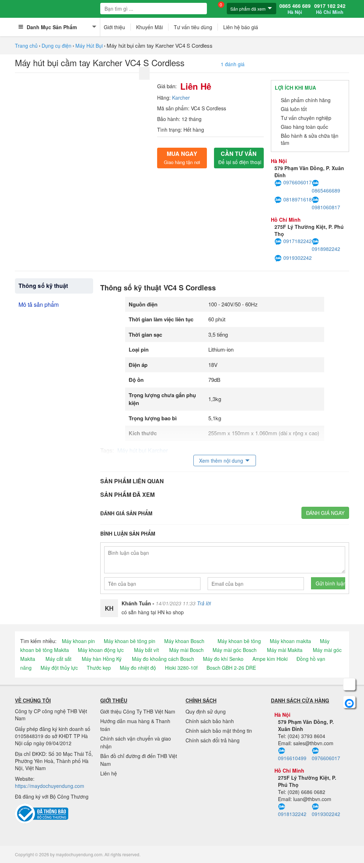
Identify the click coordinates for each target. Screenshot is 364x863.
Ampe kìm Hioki (270, 658)
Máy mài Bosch (186, 649)
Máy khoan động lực (101, 649)
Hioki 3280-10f (181, 667)
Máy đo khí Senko (223, 658)
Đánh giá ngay (325, 512)
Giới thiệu (114, 27)
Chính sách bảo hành (210, 721)
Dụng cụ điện (56, 45)
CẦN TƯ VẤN (239, 157)
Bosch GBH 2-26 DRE (231, 667)
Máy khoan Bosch (184, 640)
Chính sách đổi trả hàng (213, 740)
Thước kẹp (99, 667)
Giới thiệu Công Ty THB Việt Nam (137, 711)
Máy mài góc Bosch (235, 649)
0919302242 (297, 257)
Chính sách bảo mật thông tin (219, 730)
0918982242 (326, 248)
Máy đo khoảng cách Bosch (163, 658)
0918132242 (292, 813)
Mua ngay (182, 157)
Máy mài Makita (285, 649)
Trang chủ (26, 45)
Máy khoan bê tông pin (129, 640)
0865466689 (326, 190)
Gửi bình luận (330, 583)
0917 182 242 (330, 9)
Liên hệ (108, 773)
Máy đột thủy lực (59, 667)
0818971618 (297, 199)
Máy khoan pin (78, 640)
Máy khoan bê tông (239, 640)
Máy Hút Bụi (89, 45)
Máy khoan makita (290, 640)
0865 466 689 (295, 9)
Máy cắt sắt (58, 658)
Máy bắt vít (146, 649)
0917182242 (297, 240)
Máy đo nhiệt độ (138, 667)
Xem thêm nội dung (221, 460)
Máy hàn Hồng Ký (102, 658)
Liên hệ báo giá (240, 27)
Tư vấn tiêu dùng (193, 27)
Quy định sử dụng (206, 711)
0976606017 (297, 182)
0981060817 (326, 207)
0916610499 (292, 758)
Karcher (181, 97)
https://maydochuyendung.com (49, 785)
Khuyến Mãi (149, 27)
